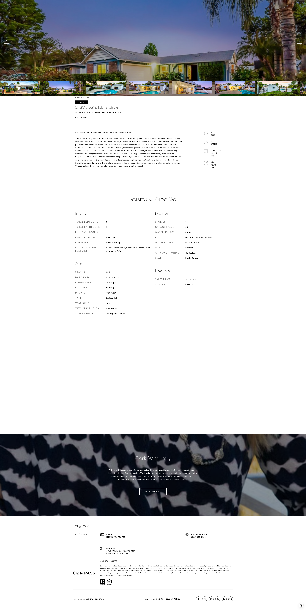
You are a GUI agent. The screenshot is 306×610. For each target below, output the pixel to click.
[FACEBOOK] (198, 598)
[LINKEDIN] (211, 598)
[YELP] (217, 598)
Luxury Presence (95, 599)
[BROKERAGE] (230, 598)
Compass (177, 566)
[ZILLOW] (224, 598)
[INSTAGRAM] (204, 598)
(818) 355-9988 (198, 537)
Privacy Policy (172, 599)
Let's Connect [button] (153, 492)
